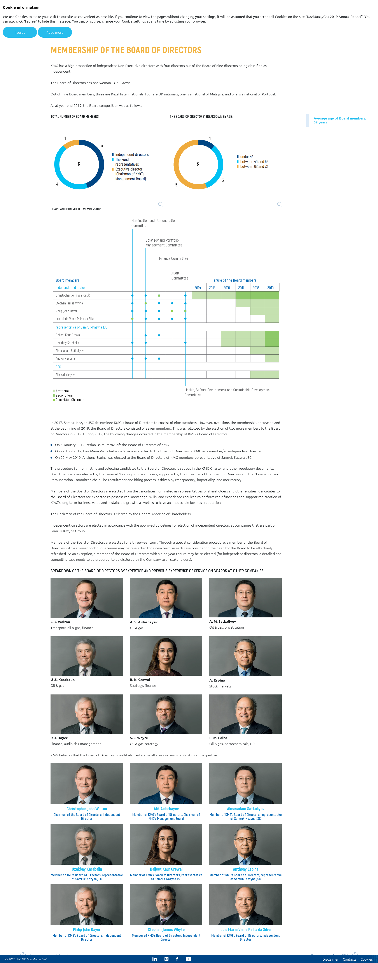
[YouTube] (188, 959)
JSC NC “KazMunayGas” (31, 959)
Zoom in (160, 204)
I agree (20, 32)
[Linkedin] (154, 959)
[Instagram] (166, 959)
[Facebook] (177, 959)
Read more (54, 32)
